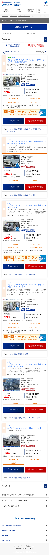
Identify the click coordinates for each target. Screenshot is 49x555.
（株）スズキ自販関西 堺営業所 (18, 354)
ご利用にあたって (30, 546)
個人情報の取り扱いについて (24, 548)
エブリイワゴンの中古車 (24, 16)
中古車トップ (5, 16)
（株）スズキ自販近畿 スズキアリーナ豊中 (21, 195)
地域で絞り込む (31, 33)
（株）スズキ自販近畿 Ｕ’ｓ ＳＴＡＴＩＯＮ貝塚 (24, 418)
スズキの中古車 (13, 16)
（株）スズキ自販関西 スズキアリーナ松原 (21, 274)
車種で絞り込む (8, 33)
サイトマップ (18, 546)
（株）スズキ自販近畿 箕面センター (19, 478)
